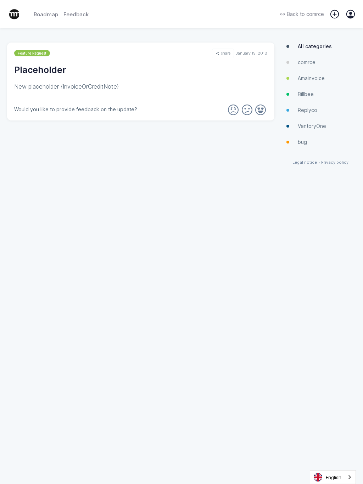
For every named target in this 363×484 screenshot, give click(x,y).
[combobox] (333, 477)
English (333, 477)
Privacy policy (334, 162)
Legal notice (304, 162)
